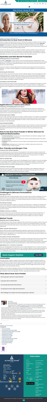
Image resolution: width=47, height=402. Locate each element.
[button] (29, 7)
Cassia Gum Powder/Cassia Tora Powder (11, 331)
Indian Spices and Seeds (7, 341)
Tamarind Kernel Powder (7, 333)
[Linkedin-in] (40, 3)
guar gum (8, 60)
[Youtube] (43, 3)
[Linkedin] (1, 323)
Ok (23, 400)
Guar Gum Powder (8, 325)
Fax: (13, 375)
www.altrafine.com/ (5, 320)
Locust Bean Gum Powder (7, 339)
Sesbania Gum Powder (7, 334)
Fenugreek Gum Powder (7, 335)
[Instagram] (45, 3)
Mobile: (13, 370)
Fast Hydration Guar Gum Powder (9, 330)
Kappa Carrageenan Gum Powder (9, 338)
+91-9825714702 (14, 372)
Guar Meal (4, 344)
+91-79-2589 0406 (14, 378)
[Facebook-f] (35, 3)
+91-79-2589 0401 (5, 378)
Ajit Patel (16, 38)
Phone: (4, 375)
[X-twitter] (37, 3)
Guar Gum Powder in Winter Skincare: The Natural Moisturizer (23, 33)
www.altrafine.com (12, 382)
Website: (10, 380)
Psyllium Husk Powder (6, 337)
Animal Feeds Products (7, 342)
